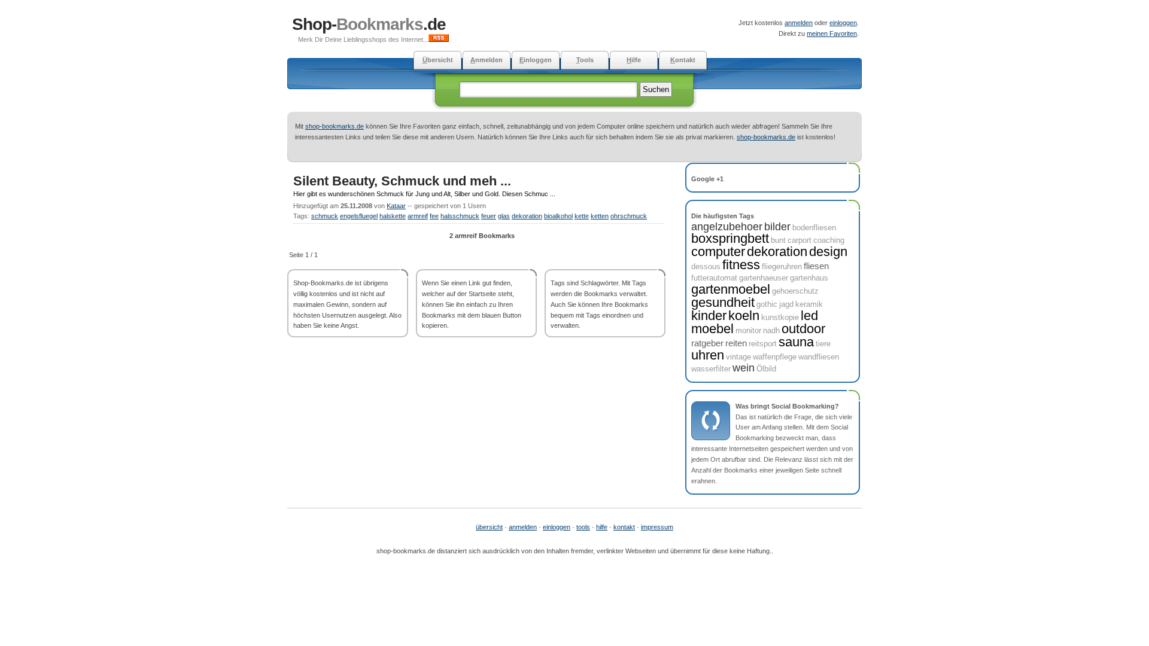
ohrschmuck (628, 216)
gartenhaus (809, 277)
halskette (392, 216)
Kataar (396, 205)
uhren (707, 355)
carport (799, 240)
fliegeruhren (782, 266)
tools (583, 527)
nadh (771, 330)
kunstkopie (780, 317)
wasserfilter (711, 368)
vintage (738, 356)
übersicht (489, 527)
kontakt (624, 527)
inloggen (535, 59)
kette (581, 216)
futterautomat (714, 277)
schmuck (324, 216)
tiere (823, 343)
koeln (743, 315)
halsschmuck (459, 216)
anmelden (799, 22)
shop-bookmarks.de (334, 126)
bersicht (437, 59)
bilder (777, 227)
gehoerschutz (795, 291)
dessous (706, 266)
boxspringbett (730, 238)
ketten (600, 216)
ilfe (634, 59)
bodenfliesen (814, 227)
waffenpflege (775, 356)
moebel (712, 328)
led (809, 315)
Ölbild (766, 368)
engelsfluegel (359, 216)
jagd (786, 304)
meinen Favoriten (832, 33)
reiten (736, 343)
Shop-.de (369, 24)
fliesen (816, 266)
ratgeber (707, 343)
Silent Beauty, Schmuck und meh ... (402, 180)
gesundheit (723, 302)
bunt (778, 240)
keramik (809, 304)
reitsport (763, 343)
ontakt (682, 59)
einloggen (843, 22)
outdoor (803, 328)
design (828, 251)
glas (504, 216)
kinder (709, 315)
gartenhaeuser (763, 277)
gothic (766, 304)
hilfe (601, 527)
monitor (748, 330)
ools (585, 59)
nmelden (486, 59)
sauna (796, 341)
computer (718, 251)
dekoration (527, 216)
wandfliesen (818, 356)
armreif (418, 216)
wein (743, 368)
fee (434, 216)
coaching (828, 240)
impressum (657, 527)
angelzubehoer (726, 227)
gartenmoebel (730, 289)
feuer (488, 216)
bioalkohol (558, 216)
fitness (741, 264)
